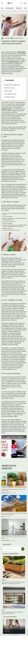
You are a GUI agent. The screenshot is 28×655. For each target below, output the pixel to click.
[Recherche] (22, 3)
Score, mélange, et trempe (10, 94)
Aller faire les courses (9, 88)
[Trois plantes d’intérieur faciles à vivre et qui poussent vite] (14, 479)
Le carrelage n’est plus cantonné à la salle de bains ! (13, 537)
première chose (6, 109)
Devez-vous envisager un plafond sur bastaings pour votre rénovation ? (14, 513)
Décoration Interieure (18, 38)
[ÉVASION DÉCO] (10, 3)
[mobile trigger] (2, 3)
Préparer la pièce (8, 91)
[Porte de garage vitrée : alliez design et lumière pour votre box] (14, 597)
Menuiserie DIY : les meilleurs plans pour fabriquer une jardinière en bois (13, 582)
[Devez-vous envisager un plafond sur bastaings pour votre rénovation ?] (14, 503)
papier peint (21, 52)
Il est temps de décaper (9, 97)
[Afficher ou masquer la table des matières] (19, 80)
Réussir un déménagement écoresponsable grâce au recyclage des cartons (13, 628)
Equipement (4, 580)
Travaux (2, 516)
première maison (14, 62)
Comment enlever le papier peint (11, 85)
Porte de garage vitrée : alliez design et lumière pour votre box (12, 612)
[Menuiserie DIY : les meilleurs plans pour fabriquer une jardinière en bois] (14, 567)
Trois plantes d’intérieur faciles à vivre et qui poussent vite (13, 490)
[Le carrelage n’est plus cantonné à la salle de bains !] (14, 527)
